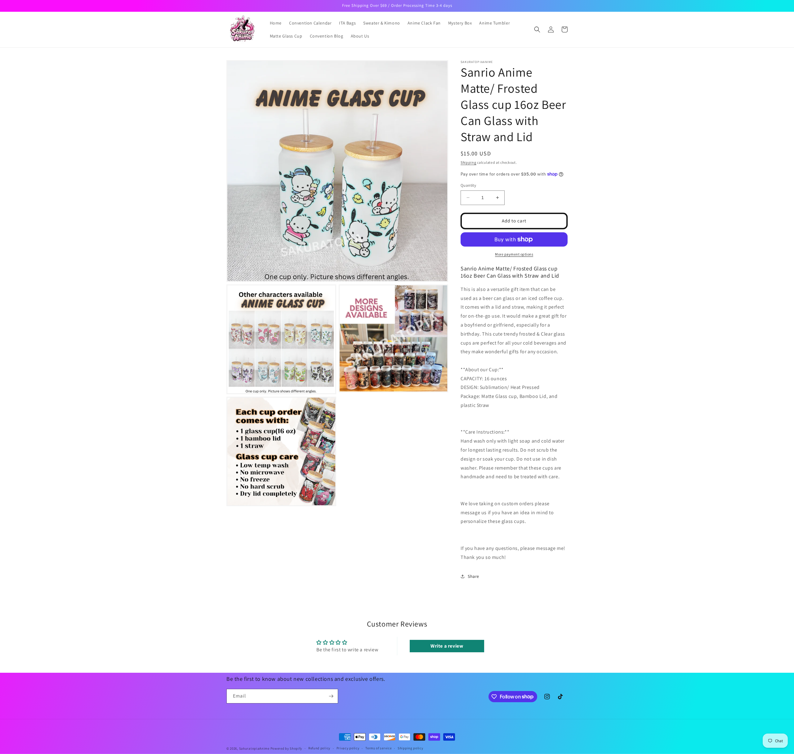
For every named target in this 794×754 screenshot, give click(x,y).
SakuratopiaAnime (254, 748)
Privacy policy (348, 748)
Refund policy (319, 748)
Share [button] (473, 576)
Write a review (446, 646)
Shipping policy (410, 748)
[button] (537, 29)
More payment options (514, 254)
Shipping (468, 162)
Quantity (468, 185)
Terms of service (378, 748)
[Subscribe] (331, 696)
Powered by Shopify (286, 748)
